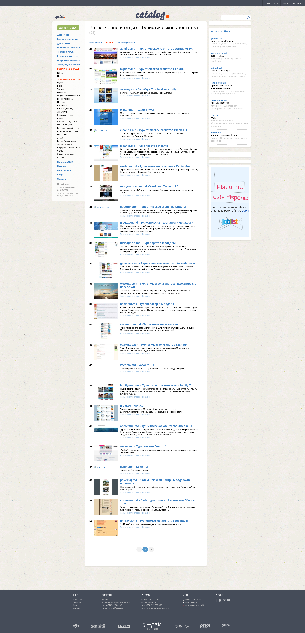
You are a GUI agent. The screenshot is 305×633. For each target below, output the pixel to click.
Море (59, 76)
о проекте (77, 600)
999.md (76, 626)
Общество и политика (68, 60)
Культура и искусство (68, 56)
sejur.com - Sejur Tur (134, 466)
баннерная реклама (150, 600)
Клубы (60, 83)
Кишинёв (146, 58)
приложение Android (194, 605)
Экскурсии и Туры (65, 115)
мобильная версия (193, 600)
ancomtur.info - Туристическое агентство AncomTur (156, 426)
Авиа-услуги (62, 112)
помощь (105, 600)
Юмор (60, 118)
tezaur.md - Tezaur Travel (137, 109)
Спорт (60, 175)
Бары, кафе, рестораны (68, 131)
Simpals (152, 624)
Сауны (60, 151)
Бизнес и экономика (67, 39)
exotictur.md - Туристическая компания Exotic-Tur (155, 166)
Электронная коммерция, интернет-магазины (227, 107)
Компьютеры (64, 170)
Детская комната (64, 144)
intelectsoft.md (219, 53)
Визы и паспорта (65, 99)
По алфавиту (95, 43)
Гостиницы (62, 105)
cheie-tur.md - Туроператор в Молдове (147, 304)
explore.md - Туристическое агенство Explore (152, 69)
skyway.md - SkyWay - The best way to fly (148, 89)
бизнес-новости (148, 602)
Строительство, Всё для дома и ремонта (229, 45)
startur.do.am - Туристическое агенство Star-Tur (153, 344)
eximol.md (216, 68)
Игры (59, 86)
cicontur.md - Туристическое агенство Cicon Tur (153, 130)
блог (75, 605)
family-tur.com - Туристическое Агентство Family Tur (157, 385)
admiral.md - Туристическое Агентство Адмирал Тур (156, 48)
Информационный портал (69, 147)
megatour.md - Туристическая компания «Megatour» (156, 222)
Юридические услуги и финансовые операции (229, 124)
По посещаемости (126, 43)
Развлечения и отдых (68, 69)
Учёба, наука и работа (68, 65)
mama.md (182, 626)
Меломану (62, 102)
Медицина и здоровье (68, 47)
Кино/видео (62, 135)
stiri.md (226, 625)
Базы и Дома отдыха (66, 141)
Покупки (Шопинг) (65, 108)
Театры (60, 89)
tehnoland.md (218, 83)
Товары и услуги (65, 52)
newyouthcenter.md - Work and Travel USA (149, 186)
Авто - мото (63, 35)
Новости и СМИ (65, 162)
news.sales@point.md (160, 608)
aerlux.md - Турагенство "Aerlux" (143, 446)
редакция (77, 608)
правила (77, 602)
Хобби (60, 138)
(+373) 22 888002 (114, 605)
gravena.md (217, 38)
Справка (61, 179)
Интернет (62, 166)
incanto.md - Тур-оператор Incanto (144, 145)
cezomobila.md (219, 100)
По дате (109, 43)
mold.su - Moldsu (132, 405)
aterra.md (216, 132)
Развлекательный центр (68, 128)
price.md (205, 626)
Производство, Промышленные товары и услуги (228, 74)
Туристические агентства (68, 79)
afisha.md (124, 626)
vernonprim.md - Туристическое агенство (149, 324)
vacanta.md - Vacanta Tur (137, 365)
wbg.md (215, 115)
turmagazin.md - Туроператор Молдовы (148, 243)
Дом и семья (63, 43)
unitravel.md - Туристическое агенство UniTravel (154, 520)
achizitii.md (97, 626)
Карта (60, 73)
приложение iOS (192, 602)
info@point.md (117, 608)
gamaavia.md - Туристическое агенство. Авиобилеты (157, 263)
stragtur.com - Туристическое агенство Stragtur (153, 206)
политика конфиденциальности (116, 602)
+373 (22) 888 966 (154, 605)
